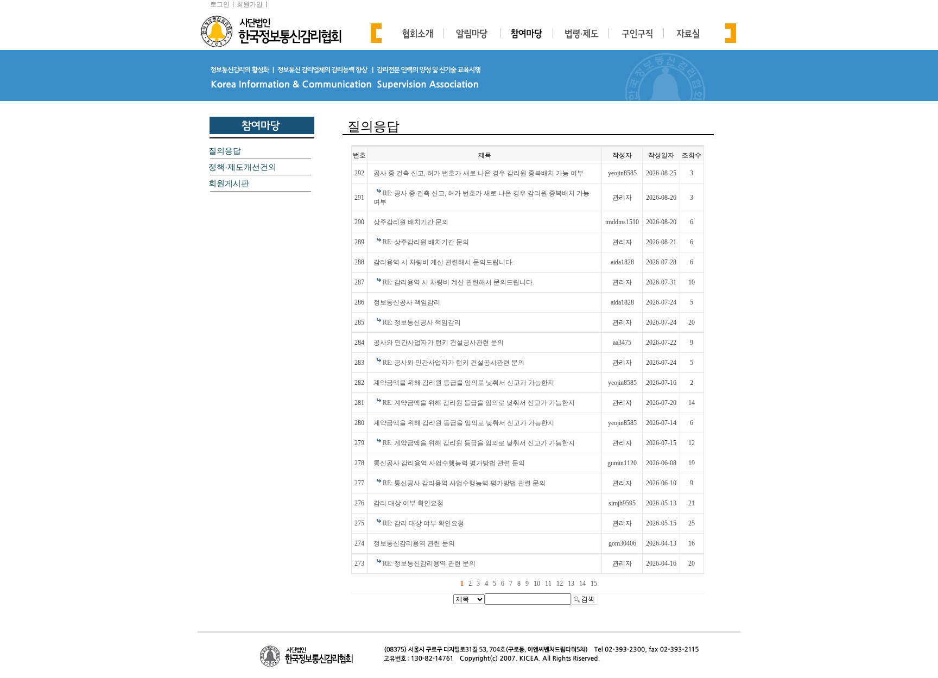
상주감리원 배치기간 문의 (410, 222)
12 (559, 583)
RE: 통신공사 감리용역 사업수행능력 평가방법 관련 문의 (464, 483)
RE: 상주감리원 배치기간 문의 (426, 242)
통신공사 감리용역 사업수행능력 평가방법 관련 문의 (449, 463)
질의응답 (224, 151)
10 (537, 583)
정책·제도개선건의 (242, 167)
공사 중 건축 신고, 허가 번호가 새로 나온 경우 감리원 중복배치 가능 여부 (478, 173)
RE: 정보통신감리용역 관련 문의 (429, 563)
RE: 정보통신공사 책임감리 (422, 322)
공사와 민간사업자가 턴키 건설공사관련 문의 (438, 342)
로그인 (220, 4)
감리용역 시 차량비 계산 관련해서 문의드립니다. (443, 262)
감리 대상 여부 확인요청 (408, 503)
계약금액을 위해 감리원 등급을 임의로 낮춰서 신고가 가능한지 (463, 382)
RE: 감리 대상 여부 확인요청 (423, 523)
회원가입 (250, 4)
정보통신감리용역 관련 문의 (414, 543)
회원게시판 (228, 183)
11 (548, 583)
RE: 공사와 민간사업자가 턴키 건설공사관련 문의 (453, 362)
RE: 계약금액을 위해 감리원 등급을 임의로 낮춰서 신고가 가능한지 (479, 403)
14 (582, 583)
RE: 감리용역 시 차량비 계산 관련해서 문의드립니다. (458, 282)
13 (571, 583)
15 (594, 583)
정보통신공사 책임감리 (406, 302)
